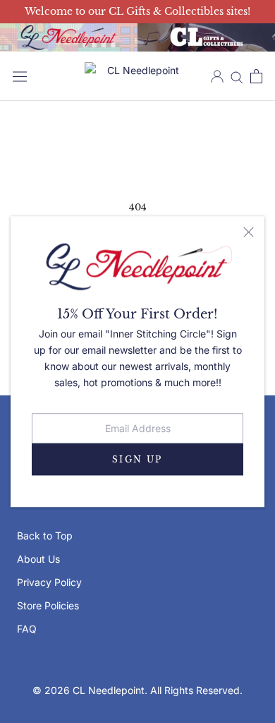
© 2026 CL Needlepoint (88, 690)
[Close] (248, 232)
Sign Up (137, 459)
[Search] (237, 77)
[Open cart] (256, 76)
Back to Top (45, 536)
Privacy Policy (49, 582)
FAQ (27, 629)
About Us (38, 559)
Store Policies (48, 605)
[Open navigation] (20, 76)
